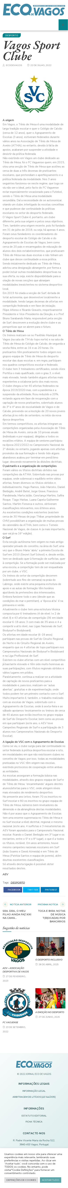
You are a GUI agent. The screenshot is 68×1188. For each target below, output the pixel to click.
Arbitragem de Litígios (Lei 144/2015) (34, 1097)
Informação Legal (34, 1091)
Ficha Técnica (34, 1121)
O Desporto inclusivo (48, 959)
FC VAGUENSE (10, 1022)
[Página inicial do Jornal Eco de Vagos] (34, 1066)
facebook (13, 889)
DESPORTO (11, 35)
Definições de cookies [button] (21, 1180)
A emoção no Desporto (49, 1012)
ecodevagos (14, 65)
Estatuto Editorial (34, 1115)
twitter (32, 889)
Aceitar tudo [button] (50, 1180)
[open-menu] (63, 24)
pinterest (50, 889)
